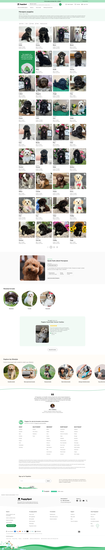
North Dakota (49, 447)
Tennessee (76, 449)
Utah (20, 442)
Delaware (62, 431)
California (20, 429)
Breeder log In (52, 514)
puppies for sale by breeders (40, 423)
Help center (73, 516)
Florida (75, 433)
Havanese (11, 308)
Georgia (75, 436)
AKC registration (32, 516)
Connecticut (62, 429)
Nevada (20, 438)
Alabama (75, 429)
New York (62, 447)
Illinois (47, 429)
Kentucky (76, 438)
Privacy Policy (14, 538)
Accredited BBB (25, 538)
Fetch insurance (32, 521)
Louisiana (76, 440)
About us (31, 7)
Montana (20, 436)
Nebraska (48, 445)
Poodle (29, 308)
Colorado (20, 431)
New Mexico (35, 431)
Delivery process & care (48, 7)
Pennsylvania (62, 449)
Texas (34, 436)
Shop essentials (9, 522)
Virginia (75, 451)
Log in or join (31, 514)
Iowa (47, 433)
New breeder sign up (54, 516)
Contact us (72, 514)
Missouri (48, 442)
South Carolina (77, 447)
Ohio (47, 449)
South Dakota (49, 451)
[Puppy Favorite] (33, 28)
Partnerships (31, 523)
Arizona (34, 429)
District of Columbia (64, 433)
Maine (61, 436)
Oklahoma (34, 433)
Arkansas (76, 431)
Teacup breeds (47, 381)
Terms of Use (8, 538)
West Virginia (76, 454)
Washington (21, 445)
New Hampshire (63, 442)
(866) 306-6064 (65, 500)
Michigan (48, 438)
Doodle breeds (11, 381)
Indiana (47, 431)
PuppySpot (3, 494)
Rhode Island (62, 451)
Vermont (62, 454)
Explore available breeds (10, 517)
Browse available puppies (22, 7)
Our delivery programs (95, 521)
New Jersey (62, 445)
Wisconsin (48, 454)
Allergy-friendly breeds (84, 381)
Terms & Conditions (74, 521)
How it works (38, 7)
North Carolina (77, 445)
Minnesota (48, 440)
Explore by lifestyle (9, 520)
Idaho (20, 433)
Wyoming (21, 447)
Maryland (62, 438)
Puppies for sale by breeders (10, 494)
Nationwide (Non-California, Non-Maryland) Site (49, 538)
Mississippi (76, 442)
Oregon (20, 440)
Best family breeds (66, 381)
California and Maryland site (35, 538)
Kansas (47, 436)
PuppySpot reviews (32, 525)
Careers (92, 525)
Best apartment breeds (29, 381)
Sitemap (20, 538)
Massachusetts (63, 440)
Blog (91, 523)
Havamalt (48, 308)
